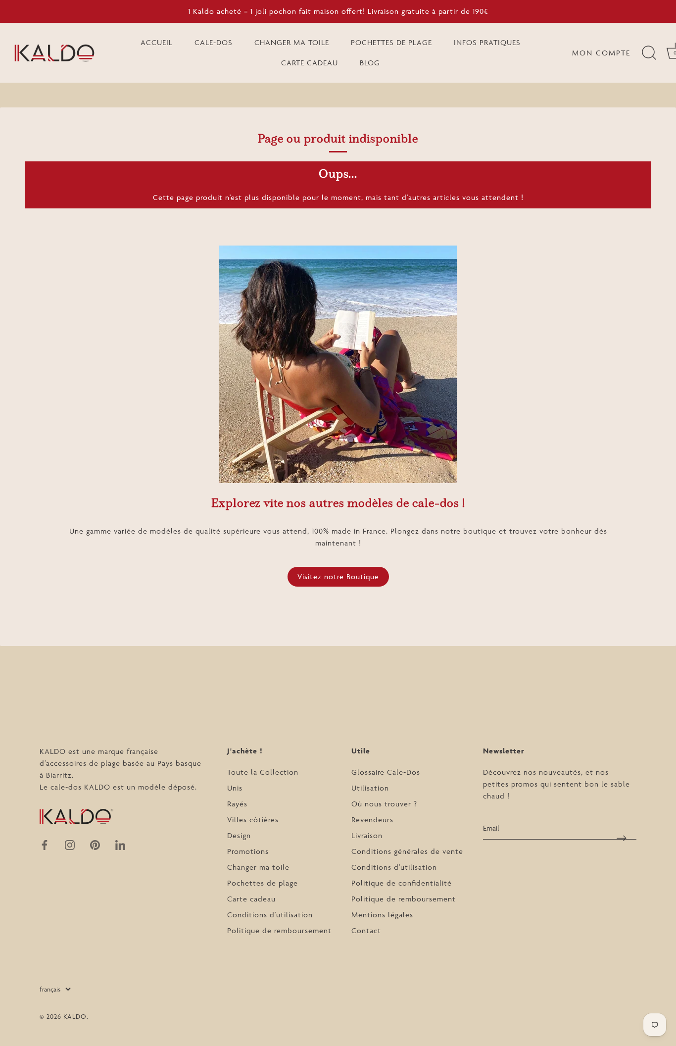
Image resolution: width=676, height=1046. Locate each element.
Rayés (237, 803)
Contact (366, 930)
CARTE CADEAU (309, 62)
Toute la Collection (262, 772)
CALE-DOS (213, 42)
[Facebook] (44, 844)
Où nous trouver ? (384, 803)
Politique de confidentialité (401, 883)
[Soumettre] (622, 838)
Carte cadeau (251, 898)
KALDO (75, 1016)
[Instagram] (70, 844)
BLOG (370, 62)
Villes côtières (253, 819)
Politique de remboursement (279, 930)
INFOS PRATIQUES (487, 42)
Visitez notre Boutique (338, 576)
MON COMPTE (601, 52)
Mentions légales (382, 914)
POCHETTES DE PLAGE (391, 42)
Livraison (367, 835)
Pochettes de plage (262, 883)
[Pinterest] (95, 844)
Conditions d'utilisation (270, 914)
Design (239, 835)
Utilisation (370, 788)
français (50, 989)
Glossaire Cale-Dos (385, 772)
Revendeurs (372, 819)
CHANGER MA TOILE (291, 42)
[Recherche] (649, 53)
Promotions (248, 851)
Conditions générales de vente (407, 851)
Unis (234, 788)
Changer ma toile (258, 867)
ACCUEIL (157, 42)
